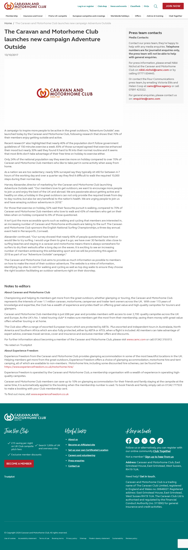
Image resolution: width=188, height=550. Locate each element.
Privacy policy (71, 538)
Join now (173, 6)
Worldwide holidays (120, 16)
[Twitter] (144, 441)
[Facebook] (129, 441)
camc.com (153, 98)
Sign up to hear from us (159, 456)
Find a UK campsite (57, 16)
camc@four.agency (159, 86)
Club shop (102, 6)
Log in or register (86, 6)
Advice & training (155, 16)
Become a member (19, 463)
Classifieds (135, 6)
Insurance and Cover (33, 16)
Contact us (74, 466)
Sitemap (83, 538)
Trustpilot (9, 476)
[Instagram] (137, 441)
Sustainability (117, 538)
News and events (118, 6)
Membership (12, 16)
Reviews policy (131, 538)
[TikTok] (160, 441)
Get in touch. (148, 476)
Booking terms (58, 538)
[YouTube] (152, 441)
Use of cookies (10, 538)
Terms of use (44, 538)
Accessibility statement (27, 538)
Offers (138, 16)
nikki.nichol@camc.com (154, 70)
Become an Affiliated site (81, 444)
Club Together (175, 16)
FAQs (146, 6)
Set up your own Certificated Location (88, 450)
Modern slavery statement (99, 538)
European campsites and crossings (89, 16)
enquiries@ (140, 98)
